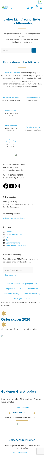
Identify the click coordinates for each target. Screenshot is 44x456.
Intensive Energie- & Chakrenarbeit (11, 129)
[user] (28, 8)
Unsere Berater (33, 100)
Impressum (10, 288)
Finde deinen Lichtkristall (11, 97)
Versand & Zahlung (11, 293)
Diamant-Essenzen (11, 110)
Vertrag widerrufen (21, 298)
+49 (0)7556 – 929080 (14, 175)
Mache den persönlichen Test (11, 100)
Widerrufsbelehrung (32, 293)
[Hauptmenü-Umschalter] (40, 8)
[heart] (32, 8)
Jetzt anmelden (10, 275)
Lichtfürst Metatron (12, 73)
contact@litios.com (16, 178)
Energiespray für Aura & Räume (11, 114)
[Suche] (34, 50)
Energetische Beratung (33, 97)
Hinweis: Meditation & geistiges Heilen (22, 284)
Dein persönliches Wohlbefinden (11, 146)
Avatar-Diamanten (11, 125)
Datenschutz (32, 288)
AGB (21, 288)
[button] (35, 2)
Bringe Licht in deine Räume (33, 130)
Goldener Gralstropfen (18, 391)
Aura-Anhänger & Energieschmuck (11, 141)
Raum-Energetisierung (33, 127)
